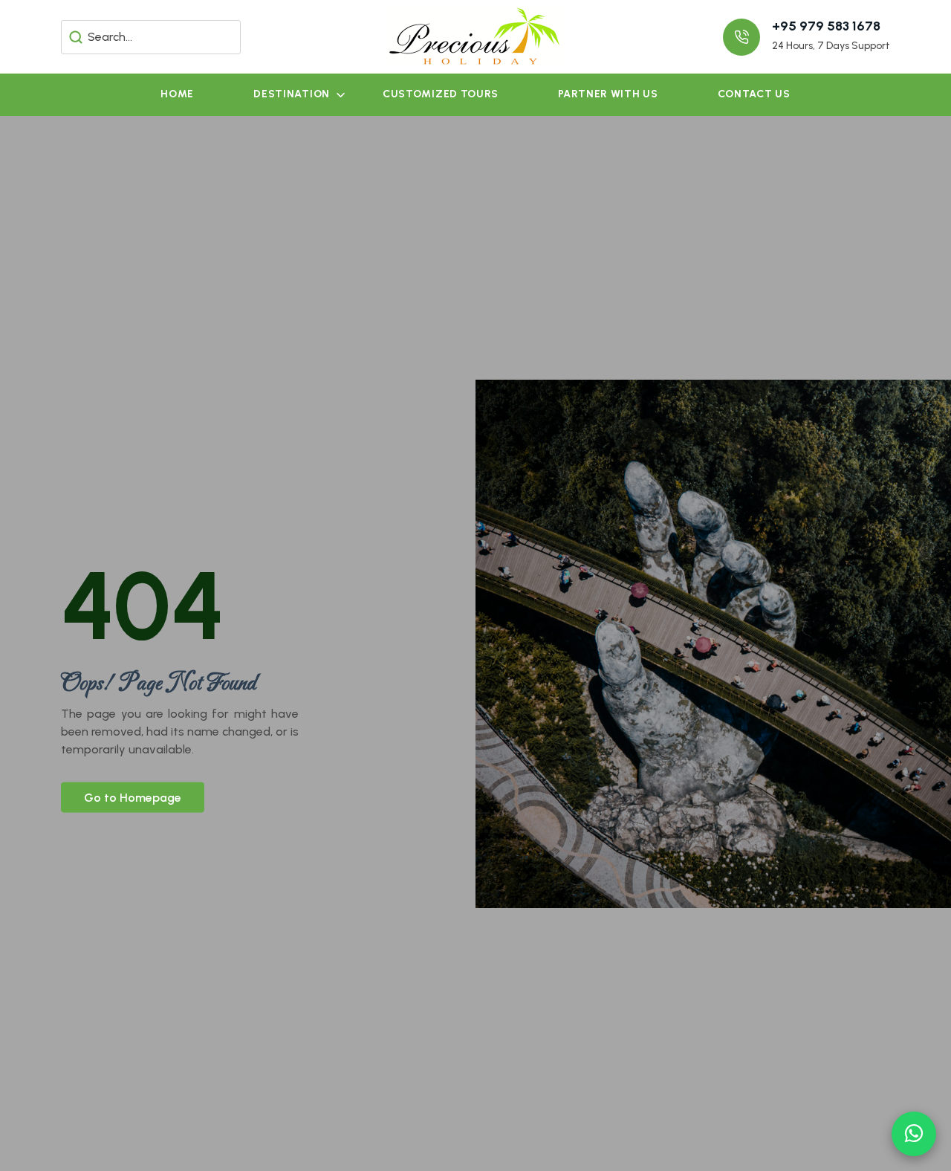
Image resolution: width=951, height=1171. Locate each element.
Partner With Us (608, 94)
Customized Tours (441, 94)
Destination (291, 94)
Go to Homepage (132, 797)
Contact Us (754, 94)
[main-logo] (475, 36)
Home (177, 94)
